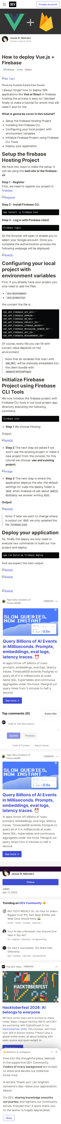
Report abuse (42, 745)
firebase (8, 69)
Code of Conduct (21, 745)
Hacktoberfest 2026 (15, 1029)
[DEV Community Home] (13, 4)
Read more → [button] (13, 1048)
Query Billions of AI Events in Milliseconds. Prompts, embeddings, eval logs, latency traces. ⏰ (30, 649)
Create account (48, 4)
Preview (30, 735)
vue (20, 69)
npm (28, 69)
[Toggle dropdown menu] (56, 601)
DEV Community (30, 903)
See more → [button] (12, 700)
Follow (30, 882)
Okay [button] (9, 1117)
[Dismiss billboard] (56, 1051)
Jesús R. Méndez (20, 37)
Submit (13, 735)
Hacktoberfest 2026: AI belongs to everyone (24, 1009)
